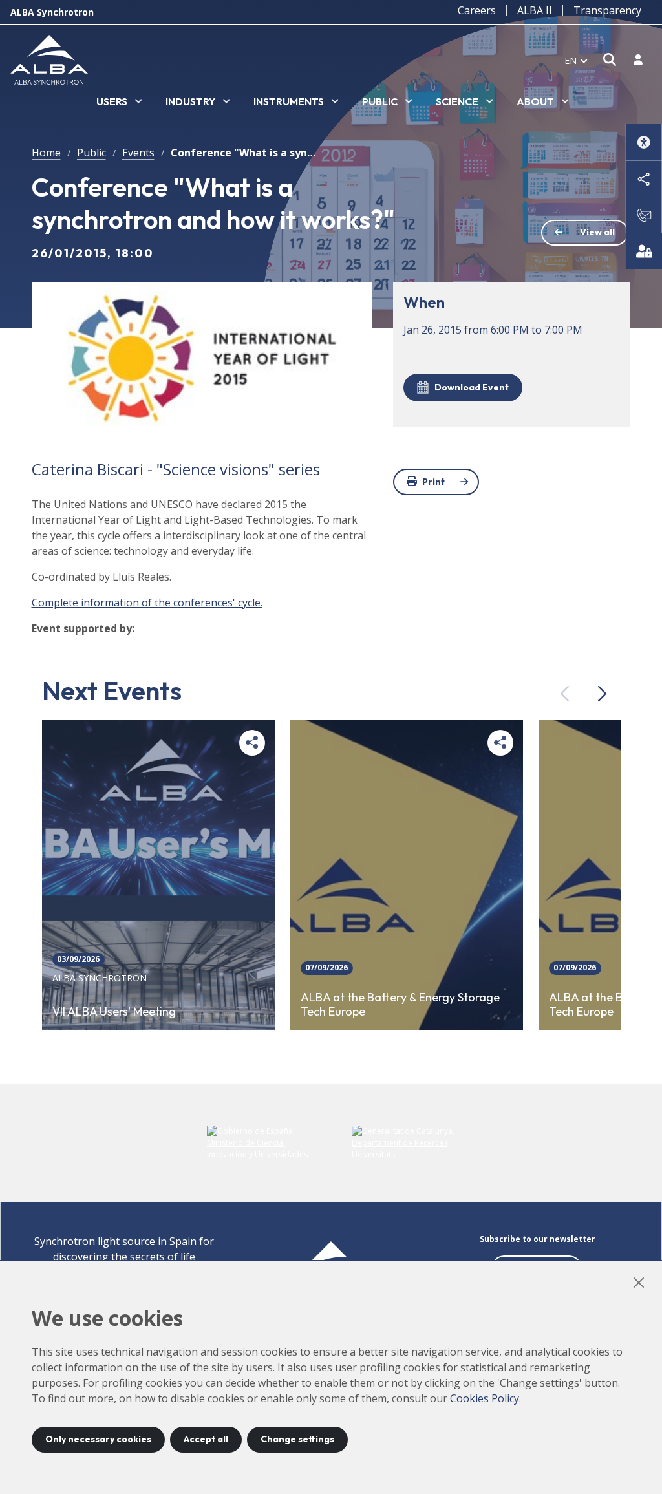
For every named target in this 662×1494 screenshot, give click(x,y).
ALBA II (534, 10)
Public (91, 152)
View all (597, 232)
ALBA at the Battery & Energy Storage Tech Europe (400, 1004)
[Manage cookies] (644, 251)
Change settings (297, 1439)
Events (138, 152)
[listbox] (119, 102)
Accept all (206, 1439)
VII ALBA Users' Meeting (114, 1012)
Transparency (607, 10)
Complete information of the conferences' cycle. (147, 602)
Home (46, 152)
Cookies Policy (484, 1398)
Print (433, 481)
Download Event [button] (471, 387)
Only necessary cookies (98, 1439)
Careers (477, 10)
